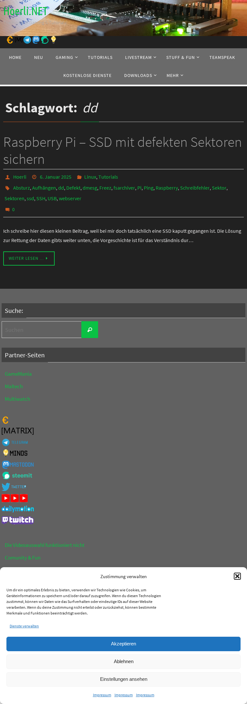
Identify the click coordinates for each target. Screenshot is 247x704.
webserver (70, 194)
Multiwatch (17, 392)
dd (61, 185)
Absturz (21, 185)
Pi (139, 185)
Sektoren (14, 194)
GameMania (18, 367)
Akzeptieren (123, 643)
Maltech (14, 379)
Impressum (102, 694)
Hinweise (15, 563)
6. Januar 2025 (55, 176)
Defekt (73, 185)
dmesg (90, 185)
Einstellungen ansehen (123, 679)
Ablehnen (123, 661)
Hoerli (19, 176)
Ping (148, 185)
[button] (237, 576)
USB (52, 194)
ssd (30, 194)
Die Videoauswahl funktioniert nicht (45, 538)
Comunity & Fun (23, 550)
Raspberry (167, 185)
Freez (105, 185)
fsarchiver (124, 185)
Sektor (219, 185)
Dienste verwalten (24, 626)
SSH (40, 194)
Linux (90, 176)
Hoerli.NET (25, 11)
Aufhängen (44, 185)
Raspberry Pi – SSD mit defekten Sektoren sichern (122, 150)
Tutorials (108, 176)
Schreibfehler (195, 185)
